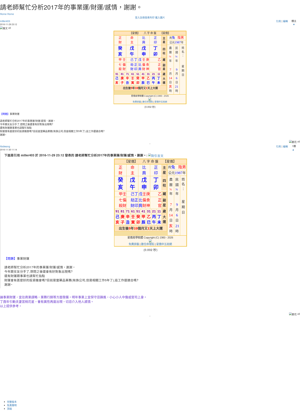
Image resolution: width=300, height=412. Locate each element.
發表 (147, 17)
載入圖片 (160, 17)
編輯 (285, 21)
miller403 (5, 21)
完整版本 (12, 401)
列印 (152, 17)
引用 (278, 21)
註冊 (142, 17)
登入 (137, 17)
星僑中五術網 (161, 102)
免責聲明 (12, 405)
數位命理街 (148, 102)
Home (3, 14)
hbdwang (5, 146)
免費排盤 (137, 102)
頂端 (9, 408)
